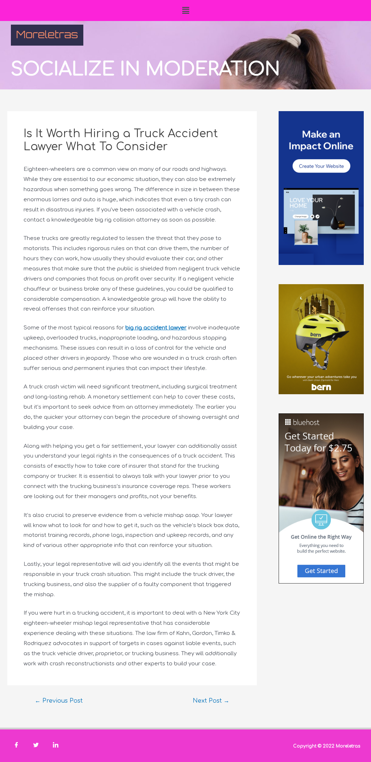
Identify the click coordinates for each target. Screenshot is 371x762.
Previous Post (59, 701)
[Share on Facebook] (16, 745)
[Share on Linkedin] (55, 745)
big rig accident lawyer (156, 328)
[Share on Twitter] (36, 745)
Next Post (211, 701)
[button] (185, 10)
